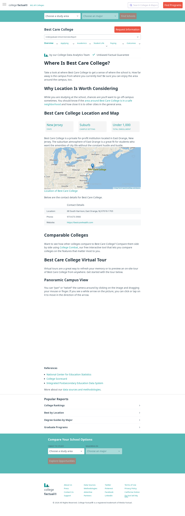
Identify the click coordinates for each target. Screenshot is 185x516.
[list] (51, 43)
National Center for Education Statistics (69, 374)
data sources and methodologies (82, 389)
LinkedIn (109, 495)
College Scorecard (57, 378)
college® (50, 492)
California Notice (132, 492)
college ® (18, 5)
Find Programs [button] (172, 5)
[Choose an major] (100, 16)
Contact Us (68, 492)
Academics (82, 43)
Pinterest (109, 488)
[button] (127, 29)
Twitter (108, 485)
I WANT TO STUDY (56, 446)
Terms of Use (130, 485)
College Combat (69, 247)
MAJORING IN (92, 446)
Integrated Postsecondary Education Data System (75, 383)
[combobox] (143, 5)
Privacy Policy (131, 488)
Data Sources (90, 485)
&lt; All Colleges (37, 5)
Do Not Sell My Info (131, 496)
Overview (48, 43)
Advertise (88, 492)
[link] (51, 43)
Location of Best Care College (61, 191)
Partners (87, 495)
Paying (113, 43)
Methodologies (90, 488)
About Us (68, 485)
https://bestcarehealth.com (80, 222)
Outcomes (131, 43)
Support (67, 495)
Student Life (99, 43)
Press (66, 488)
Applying (64, 43)
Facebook (109, 492)
